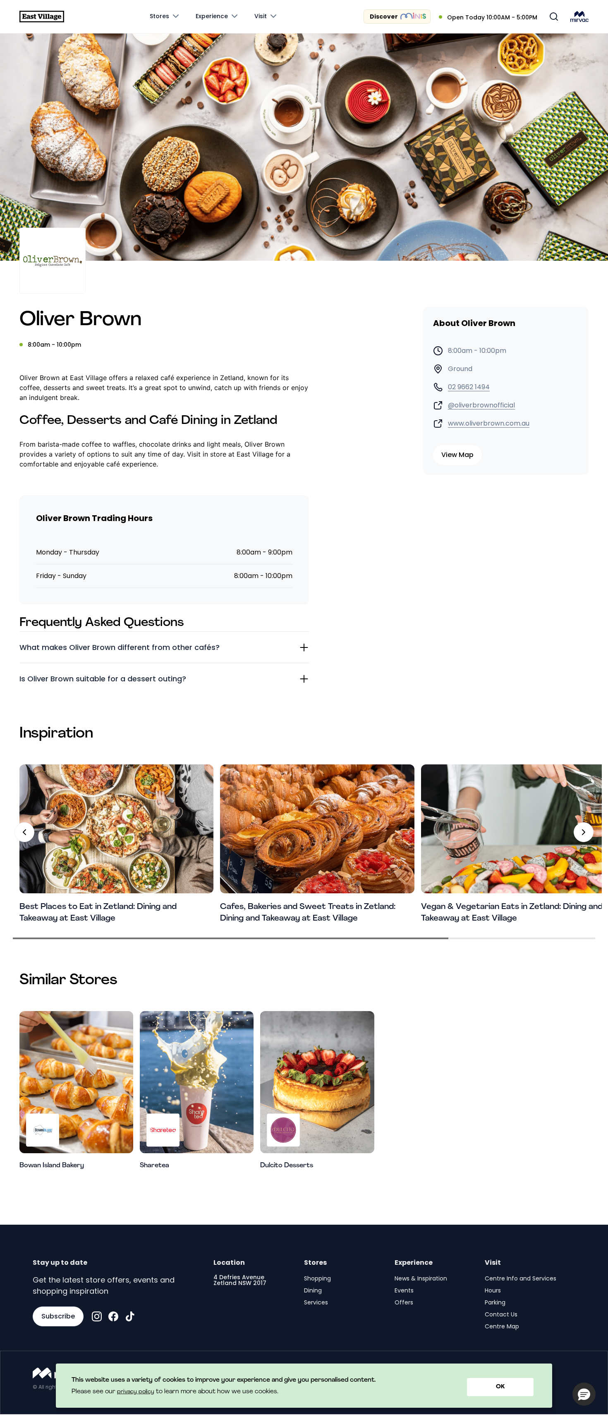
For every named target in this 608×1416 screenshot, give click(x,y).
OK (500, 1387)
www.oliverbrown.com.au (488, 423)
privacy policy (135, 1392)
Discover (384, 16)
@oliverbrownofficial (481, 405)
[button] (584, 1394)
